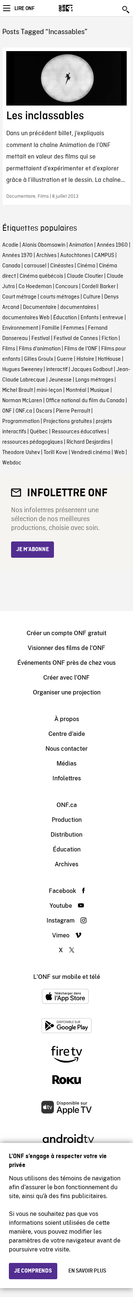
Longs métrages (94, 380)
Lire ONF (24, 8)
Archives (46, 255)
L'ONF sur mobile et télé (66, 976)
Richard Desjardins (88, 442)
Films (8, 349)
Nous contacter (66, 748)
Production (67, 819)
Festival (40, 338)
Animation (81, 245)
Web (119, 452)
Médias (66, 763)
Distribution (66, 834)
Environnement (20, 328)
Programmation (21, 421)
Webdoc (11, 463)
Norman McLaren (22, 400)
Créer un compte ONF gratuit (66, 633)
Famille (50, 328)
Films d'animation (40, 349)
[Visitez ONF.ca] (78, 8)
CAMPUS (104, 255)
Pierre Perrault (73, 411)
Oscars (44, 411)
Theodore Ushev (21, 452)
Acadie (10, 245)
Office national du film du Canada (85, 400)
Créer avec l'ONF (66, 677)
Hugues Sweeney (22, 369)
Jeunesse (60, 380)
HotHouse (109, 359)
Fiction (109, 338)
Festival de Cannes (76, 338)
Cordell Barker (99, 286)
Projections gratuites (67, 421)
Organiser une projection (66, 692)
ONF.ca (24, 411)
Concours (66, 286)
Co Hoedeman (35, 286)
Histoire (85, 359)
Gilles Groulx (38, 359)
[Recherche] (126, 9)
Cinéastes (62, 266)
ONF (7, 411)
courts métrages (59, 297)
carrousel (35, 266)
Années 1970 (17, 255)
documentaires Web (26, 317)
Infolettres (66, 778)
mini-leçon (49, 390)
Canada (11, 266)
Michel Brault (17, 390)
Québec (39, 432)
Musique (99, 390)
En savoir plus (87, 1271)
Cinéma (86, 266)
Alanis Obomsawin (43, 245)
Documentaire (40, 307)
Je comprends (33, 1271)
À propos (66, 719)
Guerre (65, 359)
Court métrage (19, 297)
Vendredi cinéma (90, 452)
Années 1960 (112, 245)
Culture (91, 297)
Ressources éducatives (79, 432)
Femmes (73, 328)
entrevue (112, 317)
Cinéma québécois (41, 276)
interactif (57, 369)
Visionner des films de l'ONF (66, 647)
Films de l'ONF (81, 349)
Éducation (65, 317)
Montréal (76, 390)
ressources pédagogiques (32, 442)
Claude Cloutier (85, 276)
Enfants (90, 317)
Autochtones (75, 255)
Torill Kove (56, 452)
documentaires (78, 307)
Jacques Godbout (92, 369)
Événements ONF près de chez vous (66, 662)
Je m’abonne (32, 550)
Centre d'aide (66, 733)
